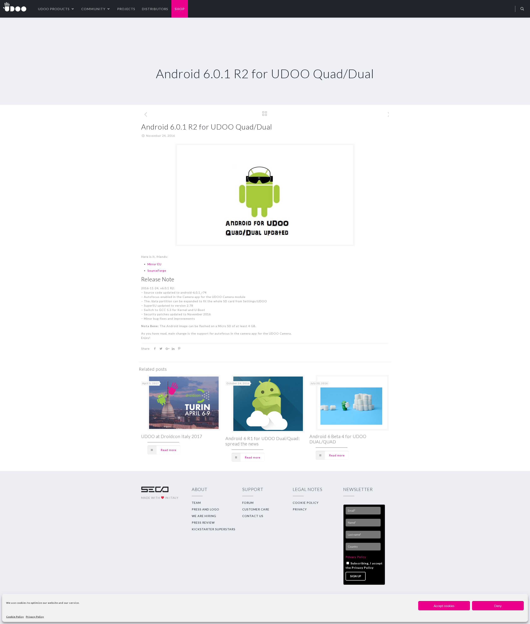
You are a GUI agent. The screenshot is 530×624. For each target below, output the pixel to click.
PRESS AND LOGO (205, 509)
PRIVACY (300, 509)
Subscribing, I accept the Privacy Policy (364, 565)
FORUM (248, 502)
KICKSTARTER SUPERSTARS (213, 529)
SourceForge (156, 270)
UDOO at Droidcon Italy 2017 (171, 436)
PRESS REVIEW (203, 522)
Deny (498, 606)
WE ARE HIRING (204, 516)
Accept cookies (444, 606)
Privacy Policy (35, 616)
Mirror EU (154, 264)
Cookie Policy (15, 616)
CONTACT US (252, 516)
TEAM (196, 502)
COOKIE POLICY (306, 502)
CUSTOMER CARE (255, 509)
